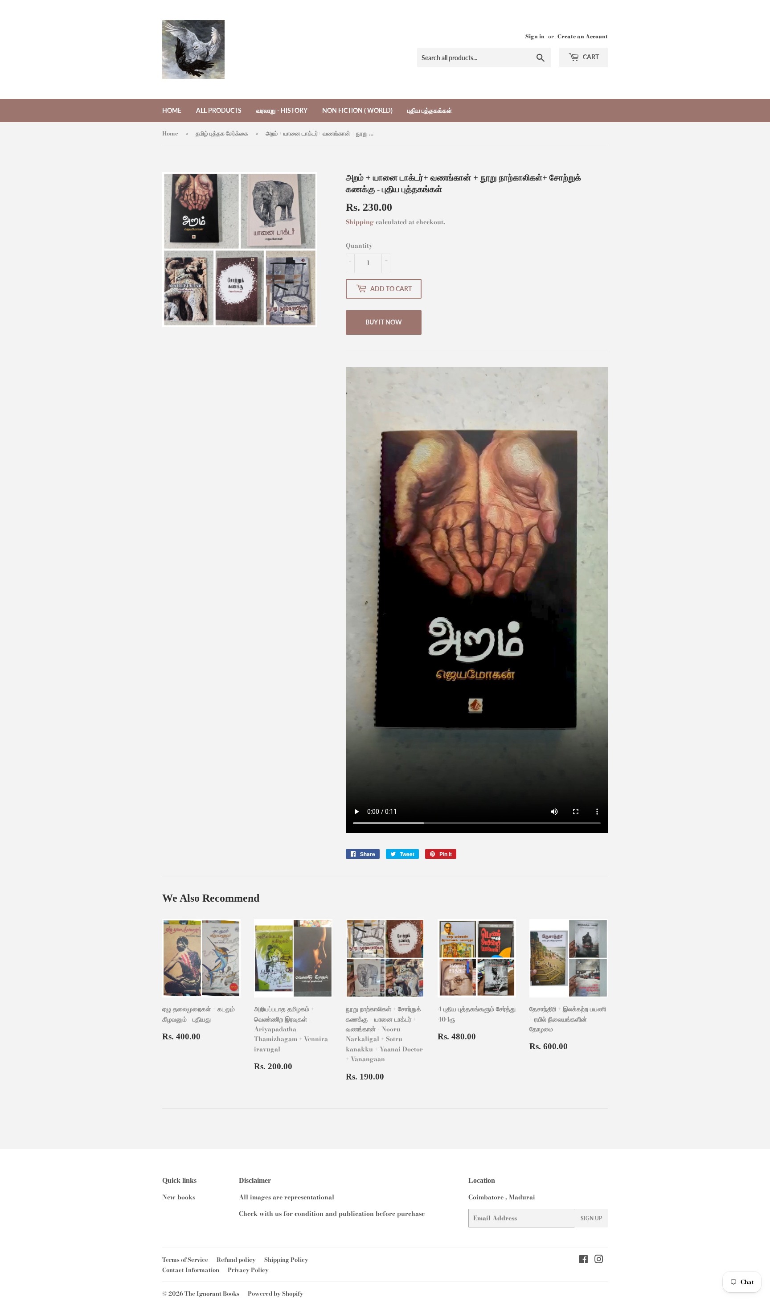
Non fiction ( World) (357, 110)
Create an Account (582, 37)
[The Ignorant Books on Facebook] (583, 1260)
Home (171, 110)
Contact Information (190, 1269)
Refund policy (236, 1259)
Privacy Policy (248, 1269)
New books (178, 1197)
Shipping (360, 222)
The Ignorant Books (211, 1293)
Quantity (359, 245)
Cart (590, 57)
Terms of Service (185, 1259)
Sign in (535, 37)
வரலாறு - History (281, 110)
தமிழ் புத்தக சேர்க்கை (222, 133)
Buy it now (383, 322)
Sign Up (591, 1218)
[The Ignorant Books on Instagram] (598, 1260)
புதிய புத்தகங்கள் (429, 110)
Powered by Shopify (275, 1293)
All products (219, 110)
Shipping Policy (286, 1259)
